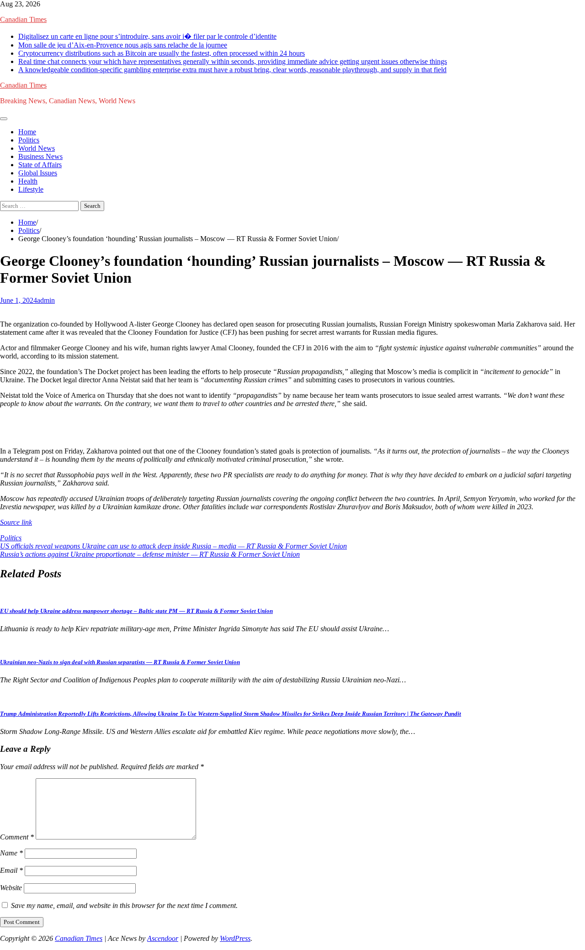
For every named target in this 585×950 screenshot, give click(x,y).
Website (11, 888)
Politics (28, 140)
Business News (40, 156)
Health (27, 181)
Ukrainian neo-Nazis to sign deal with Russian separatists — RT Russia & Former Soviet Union (120, 662)
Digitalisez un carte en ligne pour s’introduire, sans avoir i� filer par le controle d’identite (147, 36)
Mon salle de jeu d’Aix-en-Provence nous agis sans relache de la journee (122, 45)
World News (36, 148)
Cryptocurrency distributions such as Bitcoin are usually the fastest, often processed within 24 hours (161, 53)
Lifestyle (30, 189)
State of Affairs (40, 165)
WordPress (235, 938)
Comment (17, 837)
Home (27, 132)
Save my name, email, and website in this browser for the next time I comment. (124, 905)
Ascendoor (162, 938)
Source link (16, 522)
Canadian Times (23, 19)
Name (11, 853)
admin (46, 300)
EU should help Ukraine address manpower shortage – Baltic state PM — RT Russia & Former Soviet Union (136, 610)
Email (11, 870)
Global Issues (37, 173)
